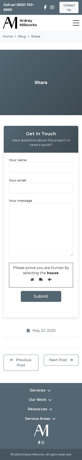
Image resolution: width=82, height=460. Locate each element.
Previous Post (23, 362)
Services (37, 390)
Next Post (58, 360)
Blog (22, 36)
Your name (18, 160)
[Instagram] (52, 7)
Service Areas (37, 419)
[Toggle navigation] (76, 23)
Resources (37, 409)
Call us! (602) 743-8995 (18, 7)
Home (8, 36)
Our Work (37, 400)
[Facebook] (45, 7)
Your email (17, 180)
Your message (20, 201)
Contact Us (69, 7)
